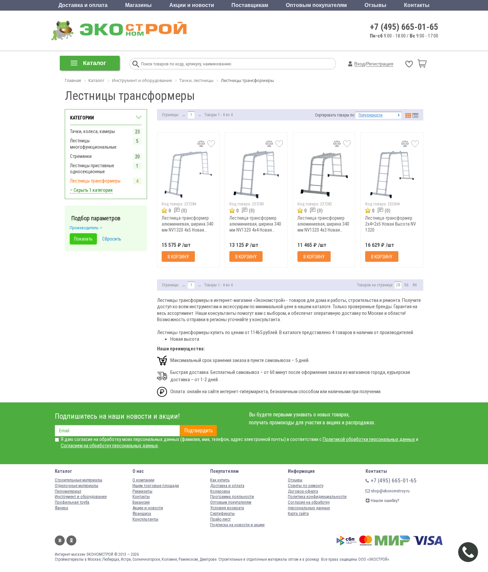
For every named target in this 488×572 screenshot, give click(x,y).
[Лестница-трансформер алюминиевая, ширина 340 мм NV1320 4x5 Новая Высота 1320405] (188, 174)
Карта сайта (298, 513)
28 (398, 285)
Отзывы (375, 5)
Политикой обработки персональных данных (369, 439)
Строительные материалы (78, 479)
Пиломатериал (68, 491)
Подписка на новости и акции (237, 524)
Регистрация (379, 63)
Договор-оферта (303, 491)
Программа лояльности (232, 496)
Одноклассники (71, 540)
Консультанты (145, 519)
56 (406, 285)
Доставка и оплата (83, 5)
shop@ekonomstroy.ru (390, 490)
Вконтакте (60, 540)
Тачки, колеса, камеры (92, 131)
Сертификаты (222, 513)
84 (415, 285)
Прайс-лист (220, 519)
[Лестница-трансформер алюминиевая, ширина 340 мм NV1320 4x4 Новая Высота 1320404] (256, 174)
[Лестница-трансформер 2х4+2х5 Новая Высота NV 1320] (392, 174)
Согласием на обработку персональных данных (109, 446)
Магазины (138, 5)
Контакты (417, 5)
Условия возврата (227, 507)
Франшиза (141, 513)
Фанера (61, 507)
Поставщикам (249, 5)
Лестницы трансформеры (95, 180)
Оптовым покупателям (316, 5)
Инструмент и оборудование (81, 496)
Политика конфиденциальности (317, 496)
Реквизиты (142, 491)
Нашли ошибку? (384, 500)
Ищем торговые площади (155, 485)
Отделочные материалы (76, 485)
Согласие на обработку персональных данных (309, 505)
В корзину (178, 256)
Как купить (220, 479)
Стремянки (81, 156)
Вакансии (141, 502)
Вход (359, 63)
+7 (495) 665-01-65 (404, 27)
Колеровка (220, 491)
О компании (143, 479)
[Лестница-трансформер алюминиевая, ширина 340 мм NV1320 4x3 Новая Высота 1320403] (324, 174)
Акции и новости (191, 5)
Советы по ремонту (305, 485)
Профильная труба (72, 502)
